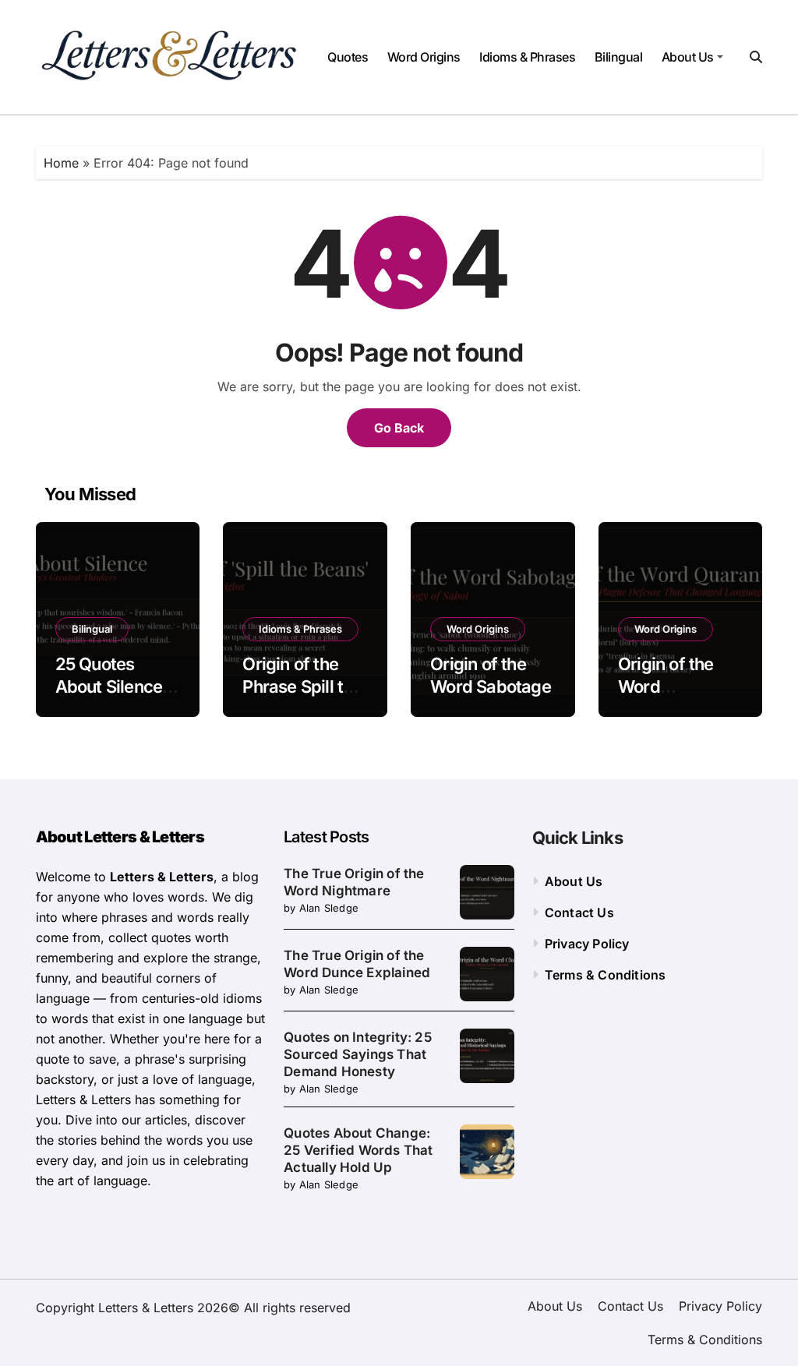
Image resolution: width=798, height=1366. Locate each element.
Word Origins (424, 57)
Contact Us (579, 912)
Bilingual (619, 57)
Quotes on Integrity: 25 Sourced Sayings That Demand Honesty (358, 1054)
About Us (688, 57)
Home (61, 163)
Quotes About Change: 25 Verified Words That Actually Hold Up (358, 1150)
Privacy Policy (587, 943)
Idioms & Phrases (527, 57)
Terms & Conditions (605, 975)
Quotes (347, 57)
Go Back (399, 428)
